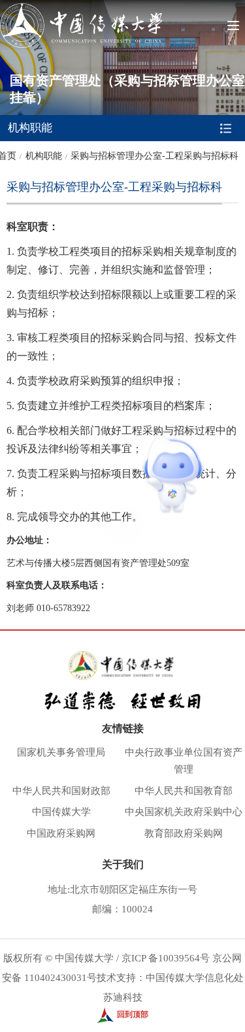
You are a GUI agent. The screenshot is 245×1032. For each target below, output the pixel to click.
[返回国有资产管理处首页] (81, 7)
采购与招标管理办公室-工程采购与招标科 (154, 156)
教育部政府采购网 (183, 833)
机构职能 (43, 156)
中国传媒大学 (61, 812)
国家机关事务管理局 (61, 752)
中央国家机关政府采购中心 (183, 812)
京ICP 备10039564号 (166, 958)
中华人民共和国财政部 (61, 791)
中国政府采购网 (61, 833)
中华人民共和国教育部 (184, 791)
